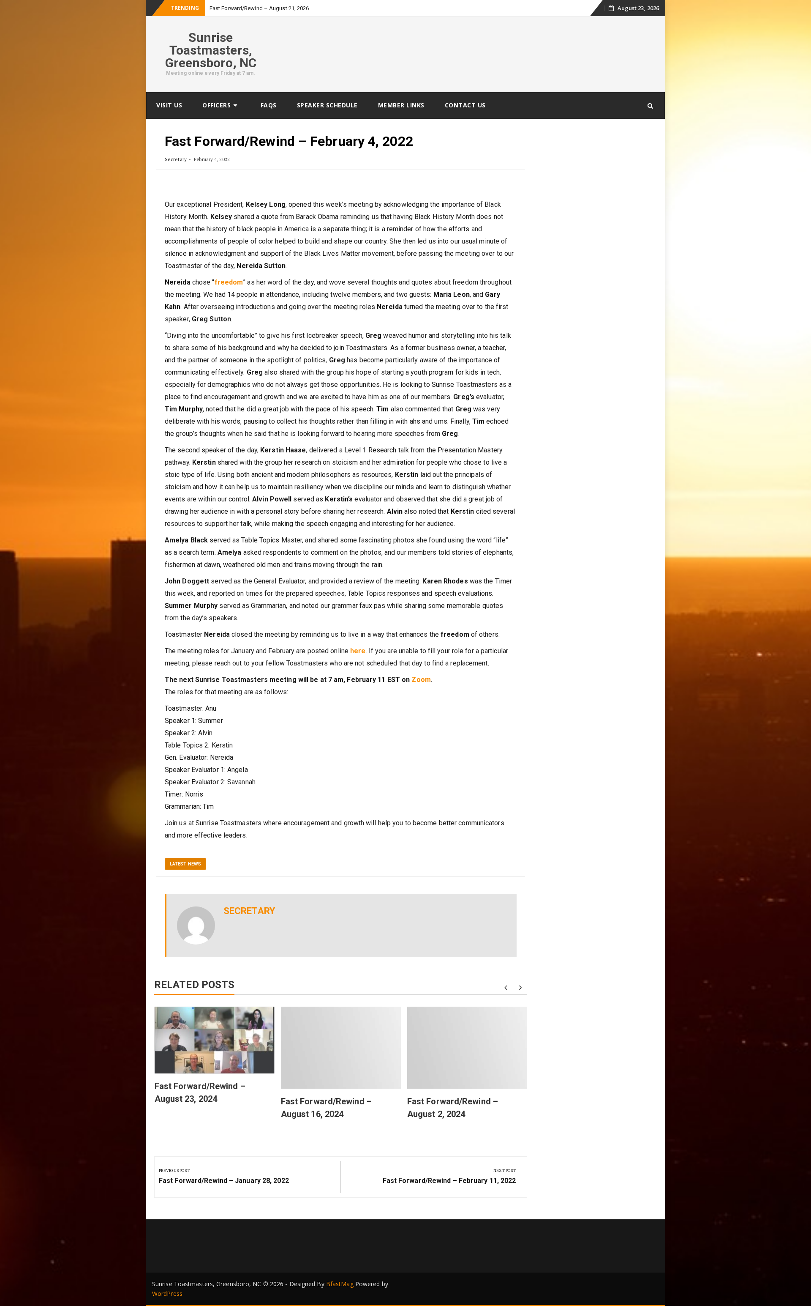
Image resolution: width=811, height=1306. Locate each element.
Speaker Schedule (327, 105)
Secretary (176, 159)
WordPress (167, 1294)
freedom (229, 282)
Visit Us (169, 105)
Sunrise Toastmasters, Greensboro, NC (210, 50)
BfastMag (340, 1284)
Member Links (401, 105)
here (357, 651)
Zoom (420, 680)
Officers (216, 105)
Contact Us (465, 105)
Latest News (185, 864)
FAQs (269, 105)
